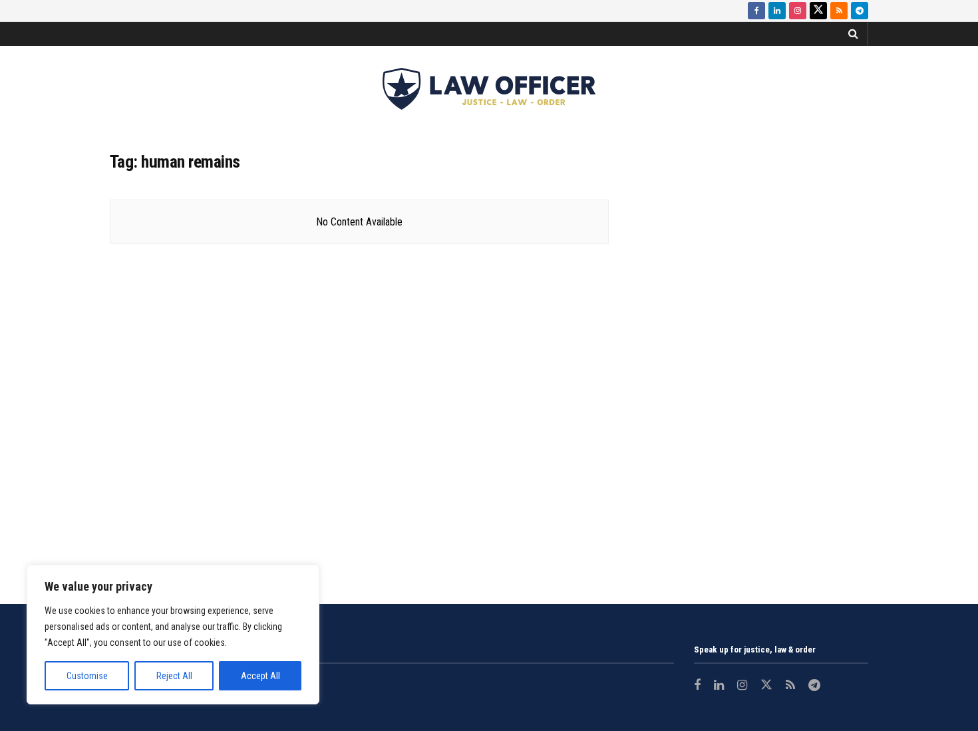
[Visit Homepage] (489, 89)
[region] (173, 634)
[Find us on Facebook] (756, 10)
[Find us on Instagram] (797, 10)
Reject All (174, 675)
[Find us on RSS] (839, 10)
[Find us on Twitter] (818, 10)
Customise (87, 675)
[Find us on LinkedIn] (777, 10)
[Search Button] (853, 34)
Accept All (260, 675)
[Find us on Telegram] (859, 10)
